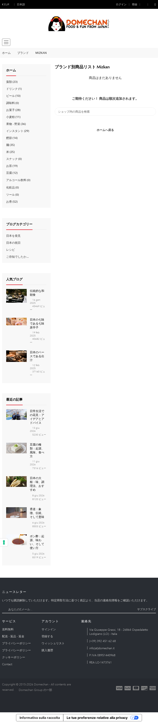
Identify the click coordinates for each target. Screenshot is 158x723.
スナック (13, 159)
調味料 (12, 103)
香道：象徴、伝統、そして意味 (37, 513)
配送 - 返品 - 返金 (13, 636)
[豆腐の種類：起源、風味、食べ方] (16, 447)
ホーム (11, 70)
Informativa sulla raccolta (40, 718)
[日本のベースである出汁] (16, 356)
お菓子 (13, 110)
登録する (47, 636)
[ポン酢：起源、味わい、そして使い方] (16, 539)
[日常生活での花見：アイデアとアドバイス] (16, 414)
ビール (13, 96)
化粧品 (12, 187)
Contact (7, 664)
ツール (12, 194)
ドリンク (13, 89)
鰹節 (11, 138)
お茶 (11, 166)
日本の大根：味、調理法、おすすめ (37, 484)
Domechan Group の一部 (35, 690)
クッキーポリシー (13, 657)
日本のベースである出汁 (37, 356)
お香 (11, 201)
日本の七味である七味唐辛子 (37, 323)
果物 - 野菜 (15, 124)
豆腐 (11, 173)
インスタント (17, 131)
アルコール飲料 (17, 180)
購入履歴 (47, 650)
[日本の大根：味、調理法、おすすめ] (16, 481)
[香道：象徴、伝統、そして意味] (16, 512)
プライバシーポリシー (16, 643)
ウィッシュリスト (53, 643)
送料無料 (8, 629)
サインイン (49, 629)
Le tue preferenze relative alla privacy (97, 718)
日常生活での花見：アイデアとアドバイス (37, 417)
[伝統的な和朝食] (16, 295)
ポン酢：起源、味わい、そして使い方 (37, 542)
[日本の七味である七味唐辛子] (16, 321)
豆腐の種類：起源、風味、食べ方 (37, 450)
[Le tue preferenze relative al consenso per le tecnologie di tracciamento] (4, 542)
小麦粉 (13, 117)
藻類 (11, 82)
